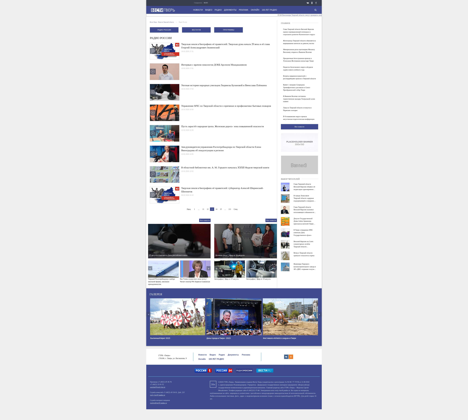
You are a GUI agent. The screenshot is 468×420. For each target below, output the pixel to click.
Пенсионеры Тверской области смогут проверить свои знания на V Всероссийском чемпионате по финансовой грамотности (303, 15)
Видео (208, 10)
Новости (198, 10)
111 (230, 209)
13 (212, 209)
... (198, 209)
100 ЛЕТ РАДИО (269, 10)
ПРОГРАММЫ (228, 30)
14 (216, 209)
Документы (230, 10)
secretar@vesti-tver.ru (157, 387)
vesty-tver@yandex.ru (157, 395)
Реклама (243, 10)
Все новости (205, 220)
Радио (218, 10)
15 (221, 209)
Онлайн (255, 10)
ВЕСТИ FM (196, 30)
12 (208, 209)
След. (236, 209)
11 (203, 209)
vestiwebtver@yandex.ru (158, 403)
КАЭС (206, 3)
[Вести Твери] (163, 10)
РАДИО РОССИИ (164, 30)
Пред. (189, 209)
